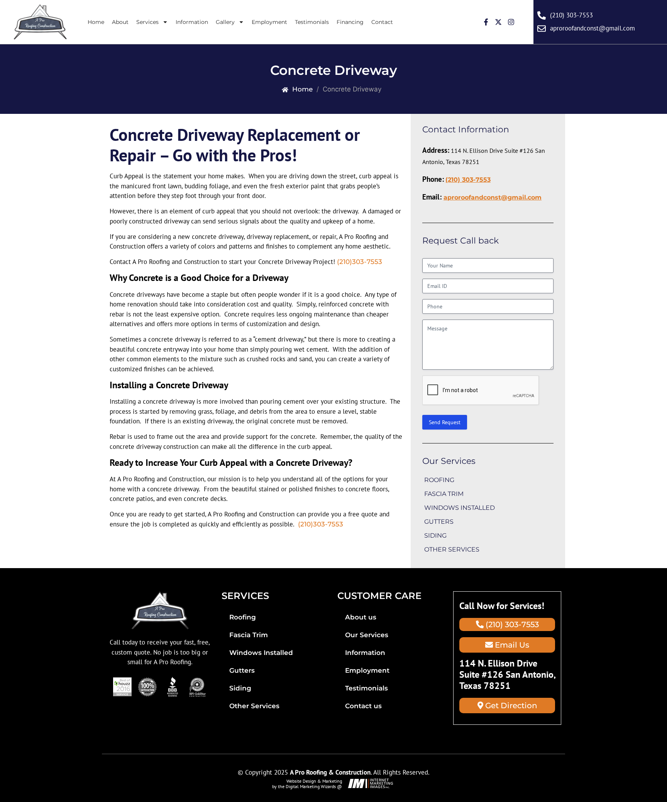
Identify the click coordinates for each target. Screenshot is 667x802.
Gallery (225, 22)
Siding (435, 535)
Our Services (366, 635)
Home (96, 22)
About (120, 22)
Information (192, 22)
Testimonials (312, 22)
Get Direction (510, 705)
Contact (382, 22)
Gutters (439, 521)
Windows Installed (459, 507)
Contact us (363, 706)
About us (360, 617)
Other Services (451, 549)
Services (147, 22)
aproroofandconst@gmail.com (493, 197)
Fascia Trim (444, 493)
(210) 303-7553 (468, 179)
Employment (269, 22)
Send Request (444, 422)
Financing (350, 22)
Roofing (439, 480)
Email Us (511, 645)
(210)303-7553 (359, 262)
